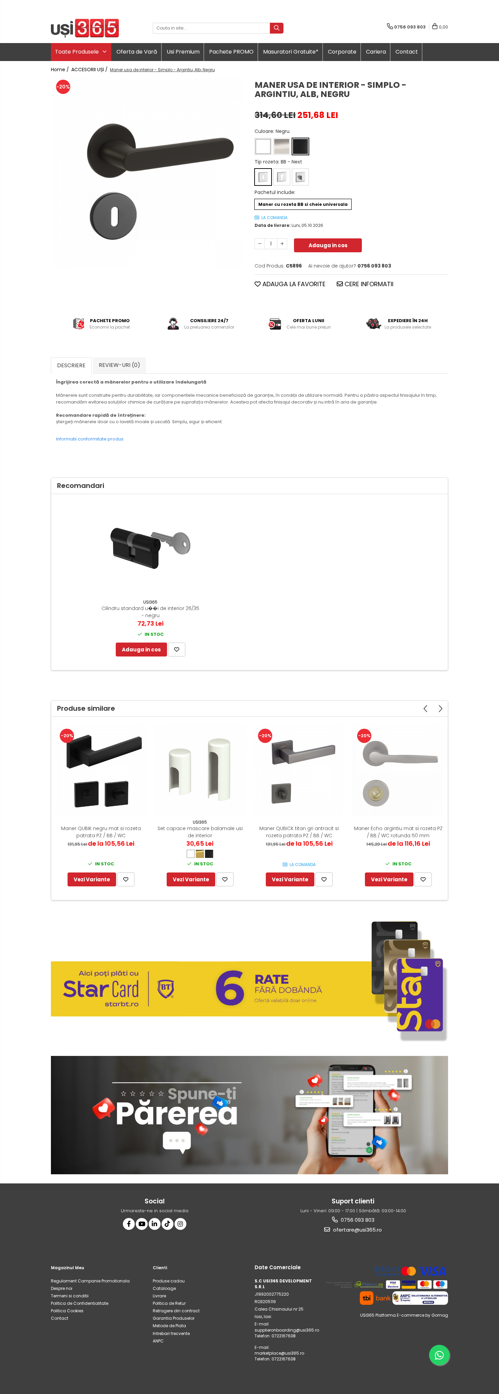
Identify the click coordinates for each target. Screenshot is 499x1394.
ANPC (158, 1341)
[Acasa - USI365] (85, 28)
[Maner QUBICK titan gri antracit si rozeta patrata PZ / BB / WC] (299, 770)
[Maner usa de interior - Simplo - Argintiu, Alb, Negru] (147, 173)
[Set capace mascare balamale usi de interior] (200, 770)
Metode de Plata (169, 1326)
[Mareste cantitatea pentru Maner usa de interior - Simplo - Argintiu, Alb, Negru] (282, 243)
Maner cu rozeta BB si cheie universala (303, 204)
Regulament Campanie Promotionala (90, 1281)
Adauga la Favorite (293, 284)
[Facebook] (129, 1224)
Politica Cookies (67, 1311)
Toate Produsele (77, 52)
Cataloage (164, 1288)
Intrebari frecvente (171, 1333)
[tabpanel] (147, 173)
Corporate (342, 52)
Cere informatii (368, 284)
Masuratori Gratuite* (290, 52)
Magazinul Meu (67, 1268)
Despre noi (61, 1288)
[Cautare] (276, 28)
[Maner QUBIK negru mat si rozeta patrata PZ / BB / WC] (101, 770)
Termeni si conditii (70, 1296)
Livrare (159, 1296)
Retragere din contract (176, 1311)
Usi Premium (183, 52)
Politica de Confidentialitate (79, 1303)
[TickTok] (167, 1224)
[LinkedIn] (155, 1224)
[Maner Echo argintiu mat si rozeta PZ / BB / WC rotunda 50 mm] (398, 770)
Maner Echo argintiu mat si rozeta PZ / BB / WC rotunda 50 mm (398, 832)
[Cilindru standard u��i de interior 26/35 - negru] (150, 548)
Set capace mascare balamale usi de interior (200, 832)
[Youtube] (142, 1224)
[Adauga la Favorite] (176, 649)
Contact (406, 52)
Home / (60, 69)
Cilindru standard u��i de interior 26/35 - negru (150, 612)
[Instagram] (180, 1224)
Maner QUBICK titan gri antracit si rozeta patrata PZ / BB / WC (299, 832)
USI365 (150, 602)
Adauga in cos (328, 245)
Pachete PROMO (231, 52)
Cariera (376, 52)
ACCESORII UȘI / (90, 69)
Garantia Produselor (174, 1318)
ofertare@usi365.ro (357, 1229)
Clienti (160, 1268)
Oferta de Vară (136, 52)
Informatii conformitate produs (90, 439)
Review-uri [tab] (119, 365)
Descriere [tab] (71, 365)
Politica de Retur (169, 1303)
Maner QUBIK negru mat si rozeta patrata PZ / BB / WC (101, 832)
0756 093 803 (356, 1219)
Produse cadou (169, 1281)
